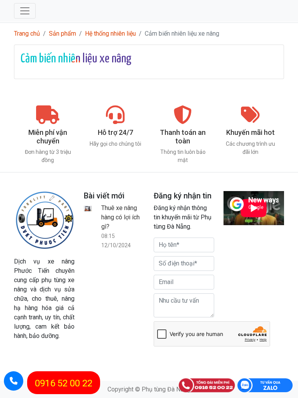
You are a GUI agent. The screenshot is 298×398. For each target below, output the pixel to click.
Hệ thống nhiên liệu (110, 33)
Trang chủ (27, 33)
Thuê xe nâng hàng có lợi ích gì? (120, 217)
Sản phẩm (62, 33)
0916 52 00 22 (63, 383)
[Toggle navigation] (25, 11)
